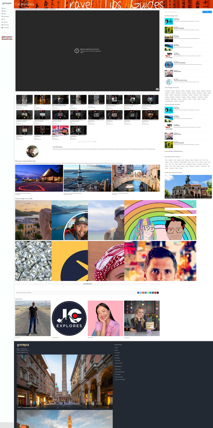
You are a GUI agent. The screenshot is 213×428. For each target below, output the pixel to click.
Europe (137, 179)
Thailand (184, 99)
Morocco (194, 164)
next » (95, 141)
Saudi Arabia (191, 166)
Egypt (189, 162)
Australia (167, 90)
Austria (173, 90)
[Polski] (3, 39)
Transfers (117, 355)
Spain (209, 166)
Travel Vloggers (51, 238)
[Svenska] (10, 39)
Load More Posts (87, 283)
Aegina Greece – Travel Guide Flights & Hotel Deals (136, 177)
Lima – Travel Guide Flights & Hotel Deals (39, 177)
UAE (199, 99)
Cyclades (167, 162)
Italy (173, 164)
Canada (188, 90)
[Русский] (6, 39)
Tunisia (189, 99)
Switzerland (173, 99)
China (193, 90)
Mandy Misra (69, 318)
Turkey (194, 99)
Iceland (189, 92)
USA (30, 199)
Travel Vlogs (117, 360)
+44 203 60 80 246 (23, 348)
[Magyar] (7, 37)
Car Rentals (117, 352)
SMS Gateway (118, 369)
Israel (209, 92)
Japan (176, 164)
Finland (167, 92)
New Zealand (199, 164)
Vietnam (181, 168)
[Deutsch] (2, 37)
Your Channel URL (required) (171, 212)
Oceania (166, 166)
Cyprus (198, 90)
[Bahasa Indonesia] (9, 37)
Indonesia (199, 92)
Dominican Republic (183, 162)
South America (40, 179)
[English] (9, 36)
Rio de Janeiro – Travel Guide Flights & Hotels (87, 177)
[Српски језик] (7, 39)
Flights (116, 347)
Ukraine (203, 99)
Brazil (85, 179)
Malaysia (180, 164)
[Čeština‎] (5, 36)
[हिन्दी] (6, 37)
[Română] (5, 39)
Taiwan (179, 99)
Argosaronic (133, 179)
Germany (178, 92)
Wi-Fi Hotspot (117, 374)
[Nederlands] (7, 36)
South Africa (197, 166)
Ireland (204, 92)
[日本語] (11, 37)
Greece (140, 179)
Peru (36, 179)
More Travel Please (51, 234)
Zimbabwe (181, 101)
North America (205, 164)
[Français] (11, 36)
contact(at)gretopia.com (24, 350)
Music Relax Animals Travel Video (51, 275)
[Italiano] (10, 37)
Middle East (189, 164)
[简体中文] (3, 36)
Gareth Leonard (160, 275)
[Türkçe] (11, 39)
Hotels (116, 350)
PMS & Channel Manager (120, 379)
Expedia (87, 275)
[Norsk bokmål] (2, 39)
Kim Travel (87, 234)
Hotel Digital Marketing (119, 371)
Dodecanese (176, 162)
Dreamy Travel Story (160, 234)
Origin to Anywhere (119, 363)
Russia (187, 166)
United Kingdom (169, 101)
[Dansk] (6, 36)
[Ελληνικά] (3, 37)
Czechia (203, 90)
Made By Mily (32, 318)
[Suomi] (10, 36)
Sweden (167, 99)
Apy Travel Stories (141, 318)
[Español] (9, 39)
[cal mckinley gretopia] (32, 145)
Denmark (209, 90)
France (172, 92)
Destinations (117, 357)
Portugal (178, 166)
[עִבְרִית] (5, 37)
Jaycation (123, 234)
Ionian (166, 164)
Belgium (178, 90)
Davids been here (123, 275)
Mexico (184, 164)
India (194, 92)
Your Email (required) (169, 206)
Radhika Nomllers (105, 318)
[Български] (2, 36)
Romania (182, 166)
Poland (174, 166)
